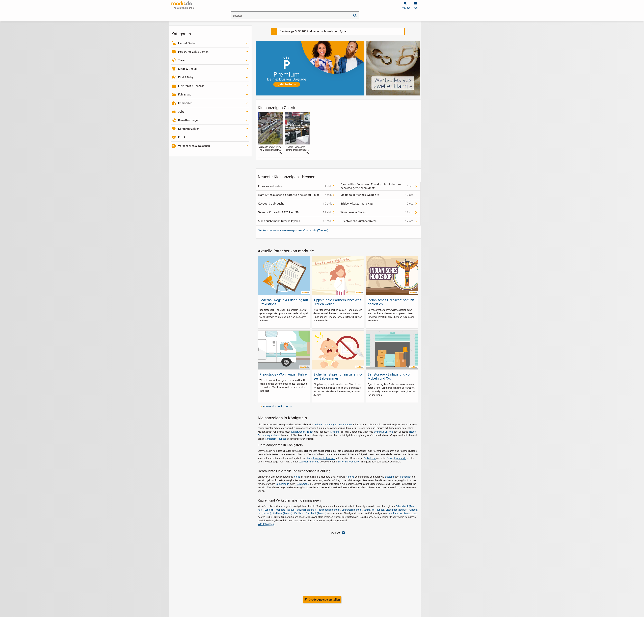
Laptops (389, 476)
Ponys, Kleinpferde (396, 458)
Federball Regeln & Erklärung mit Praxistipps (283, 302)
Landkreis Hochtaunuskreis (402, 513)
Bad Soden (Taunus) (329, 509)
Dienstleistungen (188, 120)
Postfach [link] (405, 7)
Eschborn (299, 513)
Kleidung (334, 431)
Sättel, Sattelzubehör (349, 461)
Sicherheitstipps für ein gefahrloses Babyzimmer (337, 376)
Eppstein (269, 509)
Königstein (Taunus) (275, 438)
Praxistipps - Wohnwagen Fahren (284, 374)
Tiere (181, 60)
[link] (270, 135)
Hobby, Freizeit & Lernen (193, 51)
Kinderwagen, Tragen (302, 431)
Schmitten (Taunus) (373, 509)
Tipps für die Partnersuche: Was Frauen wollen (337, 302)
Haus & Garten (187, 43)
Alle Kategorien (266, 524)
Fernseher (405, 476)
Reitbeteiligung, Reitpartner (321, 458)
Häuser (319, 424)
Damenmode (282, 484)
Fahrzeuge (184, 94)
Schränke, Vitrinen (383, 431)
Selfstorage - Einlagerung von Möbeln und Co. (389, 376)
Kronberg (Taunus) (285, 509)
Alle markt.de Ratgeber (277, 406)
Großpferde (369, 458)
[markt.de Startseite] (181, 3)
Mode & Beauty (187, 68)
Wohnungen (331, 424)
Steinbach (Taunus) (316, 513)
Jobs (181, 111)
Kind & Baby (185, 77)
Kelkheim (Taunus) (282, 513)
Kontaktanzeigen (188, 128)
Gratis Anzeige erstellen (324, 599)
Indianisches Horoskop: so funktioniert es (391, 302)
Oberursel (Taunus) (352, 509)
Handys (350, 476)
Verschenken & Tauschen (194, 145)
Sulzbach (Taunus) (306, 509)
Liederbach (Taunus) (396, 509)
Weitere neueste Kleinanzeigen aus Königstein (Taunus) (293, 230)
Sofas (297, 476)
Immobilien (185, 103)
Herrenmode (302, 484)
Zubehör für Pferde (309, 461)
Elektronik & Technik (191, 86)
